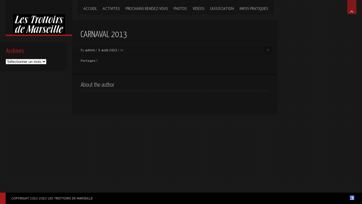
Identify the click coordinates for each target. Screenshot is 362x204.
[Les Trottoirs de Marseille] (39, 17)
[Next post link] (268, 50)
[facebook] (352, 198)
